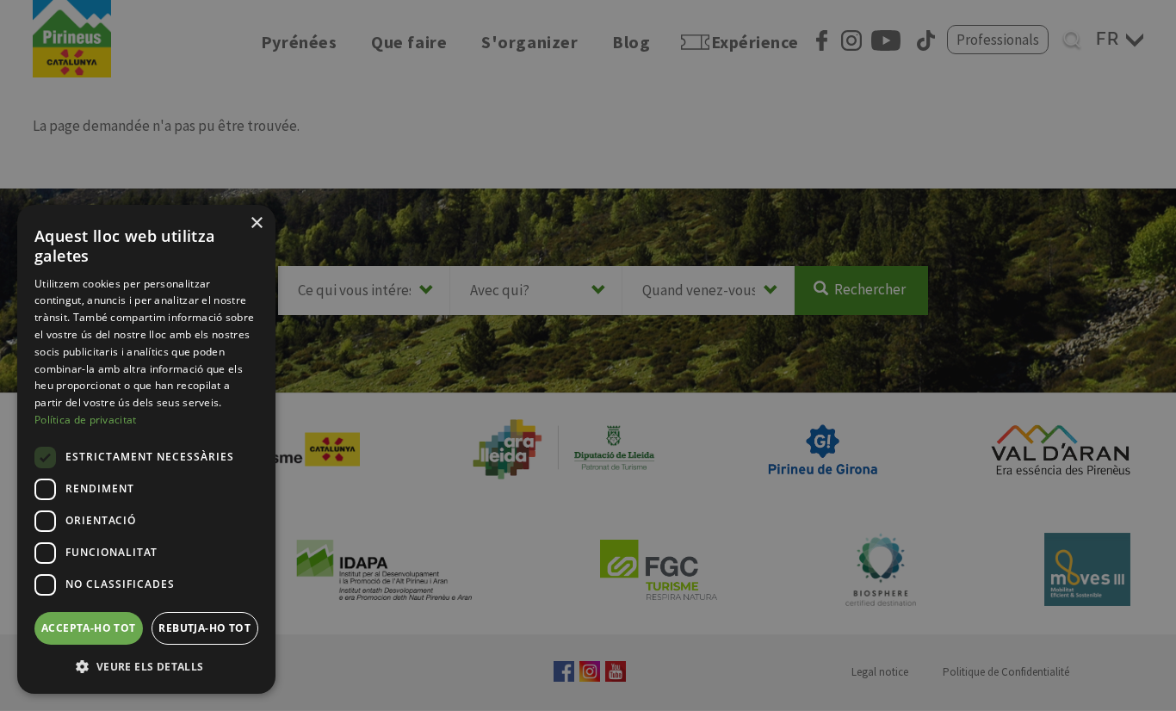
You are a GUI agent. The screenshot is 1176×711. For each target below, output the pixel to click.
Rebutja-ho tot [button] (204, 628)
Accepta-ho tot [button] (88, 628)
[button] (146, 666)
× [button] (256, 223)
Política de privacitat (85, 419)
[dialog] (146, 449)
